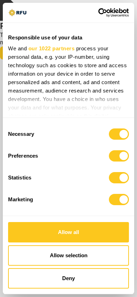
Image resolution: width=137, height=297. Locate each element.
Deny (68, 278)
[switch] (119, 156)
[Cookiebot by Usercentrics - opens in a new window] (98, 12)
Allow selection (68, 255)
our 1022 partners (51, 48)
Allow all (68, 232)
